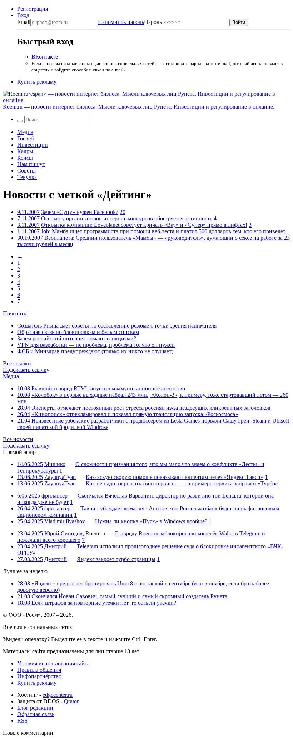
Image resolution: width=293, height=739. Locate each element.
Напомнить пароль (121, 22)
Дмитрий (55, 546)
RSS (22, 721)
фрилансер (54, 496)
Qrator (71, 701)
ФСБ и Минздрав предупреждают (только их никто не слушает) (95, 351)
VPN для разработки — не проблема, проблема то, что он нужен (96, 345)
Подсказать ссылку (26, 370)
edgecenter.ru (58, 695)
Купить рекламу (36, 82)
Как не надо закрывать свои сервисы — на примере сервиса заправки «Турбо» (182, 483)
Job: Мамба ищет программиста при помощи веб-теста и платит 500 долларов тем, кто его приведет (163, 231)
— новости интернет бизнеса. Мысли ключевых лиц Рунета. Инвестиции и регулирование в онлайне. (138, 107)
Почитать (14, 313)
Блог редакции (35, 708)
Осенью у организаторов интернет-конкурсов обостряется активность (126, 218)
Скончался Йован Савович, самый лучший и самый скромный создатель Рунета (122, 596)
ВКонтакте (44, 57)
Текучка (27, 177)
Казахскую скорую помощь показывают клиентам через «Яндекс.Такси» (174, 477)
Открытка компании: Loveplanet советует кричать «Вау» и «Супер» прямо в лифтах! (144, 225)
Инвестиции (32, 145)
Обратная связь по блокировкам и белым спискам (78, 332)
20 (122, 212)
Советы (26, 171)
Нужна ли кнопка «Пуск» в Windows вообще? (151, 521)
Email (23, 22)
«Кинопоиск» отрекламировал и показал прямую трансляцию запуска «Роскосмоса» (134, 414)
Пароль (130, 22)
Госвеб (25, 138)
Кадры (25, 151)
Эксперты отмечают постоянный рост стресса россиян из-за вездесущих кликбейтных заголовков (150, 408)
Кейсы (25, 158)
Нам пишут (31, 164)
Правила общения (39, 670)
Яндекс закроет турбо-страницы (116, 559)
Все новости (18, 439)
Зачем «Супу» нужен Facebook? (79, 212)
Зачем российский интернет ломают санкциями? (76, 338)
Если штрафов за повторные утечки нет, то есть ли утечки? (96, 603)
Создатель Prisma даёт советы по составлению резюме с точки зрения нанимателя (117, 326)
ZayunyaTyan (60, 477)
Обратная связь (35, 714)
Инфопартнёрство (39, 676)
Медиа (25, 132)
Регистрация (32, 9)
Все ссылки (17, 363)
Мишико (54, 464)
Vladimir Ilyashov (64, 521)
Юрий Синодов (63, 533)
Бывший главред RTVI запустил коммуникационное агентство (108, 388)
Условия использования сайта (53, 663)
